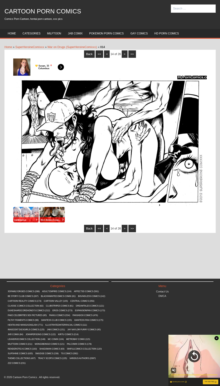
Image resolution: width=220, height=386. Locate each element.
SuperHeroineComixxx (29, 47)
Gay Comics (139, 33)
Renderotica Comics (22, 349)
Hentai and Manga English (25, 325)
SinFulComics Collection (84, 349)
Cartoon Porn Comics (42, 11)
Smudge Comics (47, 353)
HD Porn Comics (166, 33)
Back (89, 54)
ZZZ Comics (17, 363)
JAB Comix (75, 33)
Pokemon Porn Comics (106, 33)
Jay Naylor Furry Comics (84, 329)
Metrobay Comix (78, 339)
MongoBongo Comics (49, 344)
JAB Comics (56, 329)
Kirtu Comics (68, 334)
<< (99, 54)
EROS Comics (62, 310)
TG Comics (69, 353)
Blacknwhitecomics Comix (58, 296)
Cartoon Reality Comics (24, 301)
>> (132, 54)
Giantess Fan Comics (88, 320)
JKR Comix (15, 334)
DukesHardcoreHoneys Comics (29, 310)
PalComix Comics (79, 344)
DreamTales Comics (90, 306)
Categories (32, 33)
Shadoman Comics (51, 349)
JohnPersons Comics (41, 334)
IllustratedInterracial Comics (66, 325)
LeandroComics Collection (26, 339)
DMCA (162, 295)
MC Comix (56, 339)
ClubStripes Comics (59, 306)
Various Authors (82, 358)
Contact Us (162, 291)
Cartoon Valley (56, 301)
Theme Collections (22, 358)
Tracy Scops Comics (52, 358)
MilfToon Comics (20, 344)
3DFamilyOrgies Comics (24, 291)
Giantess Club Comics (56, 320)
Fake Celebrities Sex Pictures (27, 315)
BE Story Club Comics (23, 296)
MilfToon (54, 33)
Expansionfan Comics (90, 310)
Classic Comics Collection (25, 306)
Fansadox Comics (85, 315)
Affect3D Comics (86, 291)
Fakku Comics (59, 315)
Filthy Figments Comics (23, 320)
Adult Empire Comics (57, 291)
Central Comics (82, 301)
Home (12, 33)
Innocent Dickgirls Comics (26, 329)
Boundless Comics (91, 296)
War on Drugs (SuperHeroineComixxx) (72, 47)
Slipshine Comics (20, 353)
